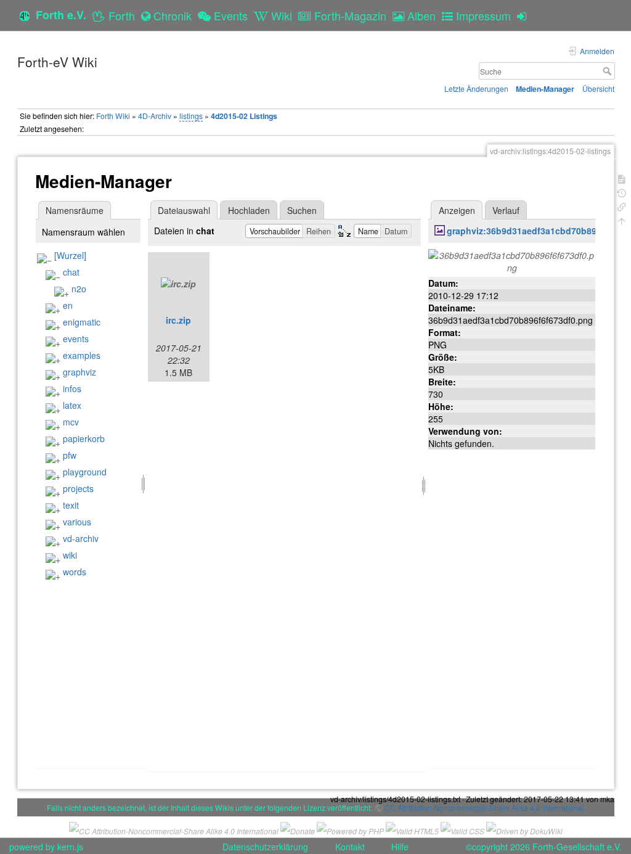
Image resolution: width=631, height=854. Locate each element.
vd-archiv (81, 538)
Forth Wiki (113, 115)
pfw (69, 455)
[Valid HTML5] (412, 829)
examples (81, 355)
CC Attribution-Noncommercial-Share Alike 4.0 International (484, 807)
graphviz (79, 372)
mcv (71, 422)
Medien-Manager (545, 88)
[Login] (524, 15)
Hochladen (249, 210)
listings (191, 115)
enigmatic (81, 322)
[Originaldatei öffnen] (511, 259)
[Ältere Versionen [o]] (622, 192)
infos (72, 388)
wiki (70, 555)
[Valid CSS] (462, 829)
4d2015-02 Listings (244, 115)
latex (72, 405)
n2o (78, 288)
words (74, 571)
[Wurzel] (70, 255)
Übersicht (598, 88)
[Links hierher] (622, 206)
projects (78, 488)
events (76, 338)
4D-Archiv (154, 115)
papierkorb (84, 438)
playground (85, 472)
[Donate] (297, 829)
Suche (608, 71)
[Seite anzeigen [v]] (622, 178)
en (68, 305)
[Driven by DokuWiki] (524, 829)
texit (71, 505)
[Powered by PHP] (350, 829)
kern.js (70, 846)
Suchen (302, 210)
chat (71, 272)
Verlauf (505, 210)
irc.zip (178, 320)
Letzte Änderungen (476, 88)
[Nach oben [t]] (622, 220)
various (77, 521)
